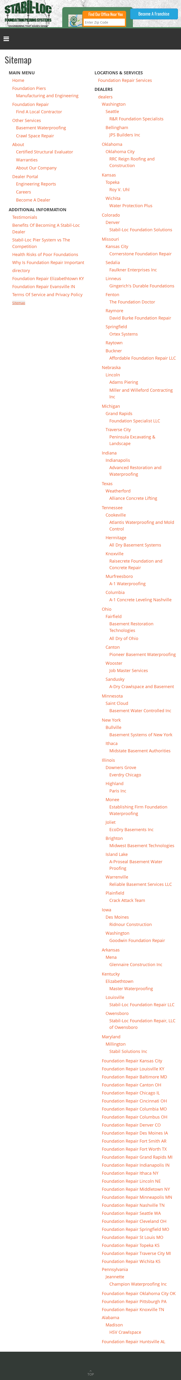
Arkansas (111, 950)
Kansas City (117, 246)
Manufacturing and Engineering (47, 95)
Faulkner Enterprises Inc (133, 270)
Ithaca (112, 743)
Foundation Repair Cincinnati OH (134, 1101)
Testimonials (24, 217)
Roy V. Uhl (119, 189)
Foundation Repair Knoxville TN (133, 1309)
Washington (114, 104)
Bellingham (117, 127)
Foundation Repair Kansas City (132, 1061)
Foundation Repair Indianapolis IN (136, 1165)
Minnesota (112, 696)
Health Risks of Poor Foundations (45, 254)
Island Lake (117, 854)
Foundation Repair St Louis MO (132, 1237)
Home (18, 80)
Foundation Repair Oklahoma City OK (139, 1293)
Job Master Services (128, 670)
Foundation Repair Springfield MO (135, 1229)
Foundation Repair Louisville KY (133, 1069)
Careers (23, 192)
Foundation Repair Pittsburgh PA (134, 1301)
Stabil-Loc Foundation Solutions (140, 229)
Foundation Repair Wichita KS (131, 1261)
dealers (105, 97)
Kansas (109, 175)
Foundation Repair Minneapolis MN (137, 1197)
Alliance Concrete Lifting (133, 498)
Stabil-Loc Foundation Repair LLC (141, 1004)
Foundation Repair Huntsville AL (133, 1341)
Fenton (112, 294)
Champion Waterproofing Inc (138, 1284)
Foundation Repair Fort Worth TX (134, 1149)
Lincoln (113, 375)
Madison (114, 1325)
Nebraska (111, 367)
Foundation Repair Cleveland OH (134, 1221)
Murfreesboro (119, 576)
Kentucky (111, 974)
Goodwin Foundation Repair (137, 940)
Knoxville (114, 553)
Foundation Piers (29, 88)
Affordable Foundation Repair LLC (142, 358)
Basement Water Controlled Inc (140, 710)
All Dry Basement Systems (135, 545)
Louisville (115, 997)
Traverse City (118, 429)
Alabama (110, 1317)
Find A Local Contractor (39, 111)
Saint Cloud (117, 703)
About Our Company (36, 168)
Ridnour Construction (130, 924)
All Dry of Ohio (123, 638)
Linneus (113, 278)
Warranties (27, 160)
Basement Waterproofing (41, 127)
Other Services (26, 120)
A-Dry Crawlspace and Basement (141, 686)
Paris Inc (117, 791)
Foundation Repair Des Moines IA (135, 1133)
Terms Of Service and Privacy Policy (47, 294)
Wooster (114, 663)
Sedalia (113, 262)
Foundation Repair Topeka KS (131, 1245)
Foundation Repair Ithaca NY (130, 1173)
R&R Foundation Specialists (136, 119)
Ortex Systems (123, 334)
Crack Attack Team (127, 900)
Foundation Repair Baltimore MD (134, 1077)
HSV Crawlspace (125, 1332)
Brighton (114, 838)
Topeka (112, 182)
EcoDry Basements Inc (131, 829)
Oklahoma (112, 144)
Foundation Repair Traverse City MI (136, 1253)
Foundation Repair (30, 104)
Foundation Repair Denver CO (131, 1125)
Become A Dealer (33, 200)
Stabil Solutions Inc (128, 1051)
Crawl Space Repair (35, 136)
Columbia (115, 592)
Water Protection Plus (130, 205)
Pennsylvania (115, 1269)
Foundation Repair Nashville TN (133, 1205)
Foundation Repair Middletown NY (136, 1189)
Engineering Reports (36, 184)
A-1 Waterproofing (127, 583)
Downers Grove (121, 767)
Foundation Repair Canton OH (131, 1085)
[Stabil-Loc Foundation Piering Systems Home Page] (28, 13)
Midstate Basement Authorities (140, 750)
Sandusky (115, 679)
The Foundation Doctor (132, 302)
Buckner (114, 350)
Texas (107, 483)
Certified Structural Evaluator (44, 152)
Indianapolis (118, 460)
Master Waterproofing (131, 988)
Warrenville (117, 877)
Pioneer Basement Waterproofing (142, 654)
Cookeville (116, 515)
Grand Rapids (119, 413)
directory (21, 270)
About (18, 144)
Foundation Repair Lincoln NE (131, 1181)
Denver (113, 222)
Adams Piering (123, 382)
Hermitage (116, 537)
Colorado (111, 215)
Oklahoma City (120, 151)
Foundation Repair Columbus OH (134, 1117)
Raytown (114, 342)
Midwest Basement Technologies (141, 845)
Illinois (108, 760)
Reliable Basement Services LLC (140, 884)
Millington (116, 1044)
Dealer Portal (25, 176)
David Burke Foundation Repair (140, 318)
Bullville (113, 727)
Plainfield (115, 893)
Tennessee (112, 507)
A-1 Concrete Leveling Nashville (140, 599)
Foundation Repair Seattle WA (131, 1213)
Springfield (116, 326)
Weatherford (118, 491)
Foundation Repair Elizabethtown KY (48, 278)
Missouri (110, 239)
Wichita (113, 198)
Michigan (111, 406)
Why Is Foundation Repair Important (48, 262)
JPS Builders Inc (124, 135)
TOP (90, 1374)
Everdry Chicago (125, 775)
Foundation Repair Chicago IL (131, 1093)
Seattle (112, 111)
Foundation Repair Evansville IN (43, 286)
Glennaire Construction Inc (135, 964)
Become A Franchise (153, 14)
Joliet (110, 822)
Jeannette (115, 1276)
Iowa (106, 910)
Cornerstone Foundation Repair (140, 254)
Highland (114, 783)
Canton (113, 647)
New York (111, 720)
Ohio (106, 609)
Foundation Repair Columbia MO (134, 1109)
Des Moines (117, 917)
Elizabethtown (119, 981)
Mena (111, 957)
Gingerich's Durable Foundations (141, 286)
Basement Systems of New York (140, 734)
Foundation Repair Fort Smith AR (134, 1141)
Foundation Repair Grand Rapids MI (137, 1157)
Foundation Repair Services (125, 80)
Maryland (111, 1036)
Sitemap (18, 303)
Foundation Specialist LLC (134, 421)
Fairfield (114, 616)
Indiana (109, 453)
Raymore (114, 310)
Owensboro (117, 1013)
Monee (112, 799)
